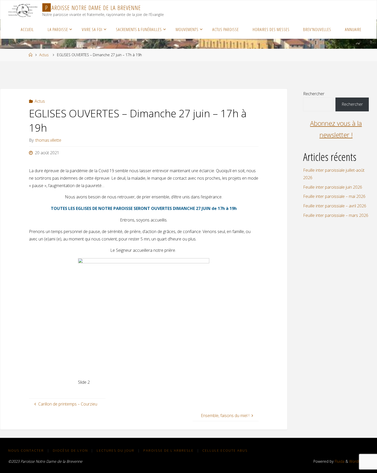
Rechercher (313, 93)
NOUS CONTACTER (26, 450)
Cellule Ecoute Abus (225, 450)
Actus (44, 54)
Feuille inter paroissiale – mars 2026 (335, 215)
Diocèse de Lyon (70, 450)
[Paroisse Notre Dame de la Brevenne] (23, 10)
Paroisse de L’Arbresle (168, 450)
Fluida (339, 461)
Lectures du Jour (115, 450)
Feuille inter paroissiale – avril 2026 (334, 206)
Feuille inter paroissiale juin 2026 (332, 187)
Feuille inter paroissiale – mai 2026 (334, 196)
